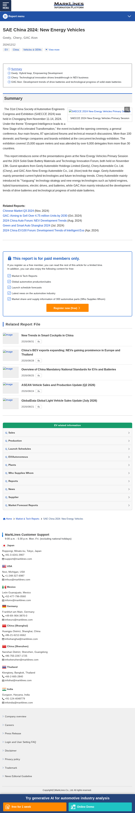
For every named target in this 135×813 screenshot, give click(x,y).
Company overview (15, 716)
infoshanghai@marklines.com (21, 639)
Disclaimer (11, 750)
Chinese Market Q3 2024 (18, 210)
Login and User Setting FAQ (20, 742)
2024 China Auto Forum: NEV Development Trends (35, 220)
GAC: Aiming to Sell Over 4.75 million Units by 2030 (35, 215)
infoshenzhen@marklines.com (21, 659)
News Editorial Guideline (18, 776)
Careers (9, 725)
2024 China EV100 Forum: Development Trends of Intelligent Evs (43, 230)
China (16, 49)
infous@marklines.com (17, 579)
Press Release (13, 733)
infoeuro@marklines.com (19, 619)
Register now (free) (65, 307)
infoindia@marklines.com (19, 702)
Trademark (11, 767)
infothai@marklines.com (18, 680)
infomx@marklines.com (18, 600)
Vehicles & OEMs (32, 49)
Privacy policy (12, 759)
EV (6, 49)
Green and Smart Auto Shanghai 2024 (26, 225)
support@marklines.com (18, 558)
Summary (16, 68)
